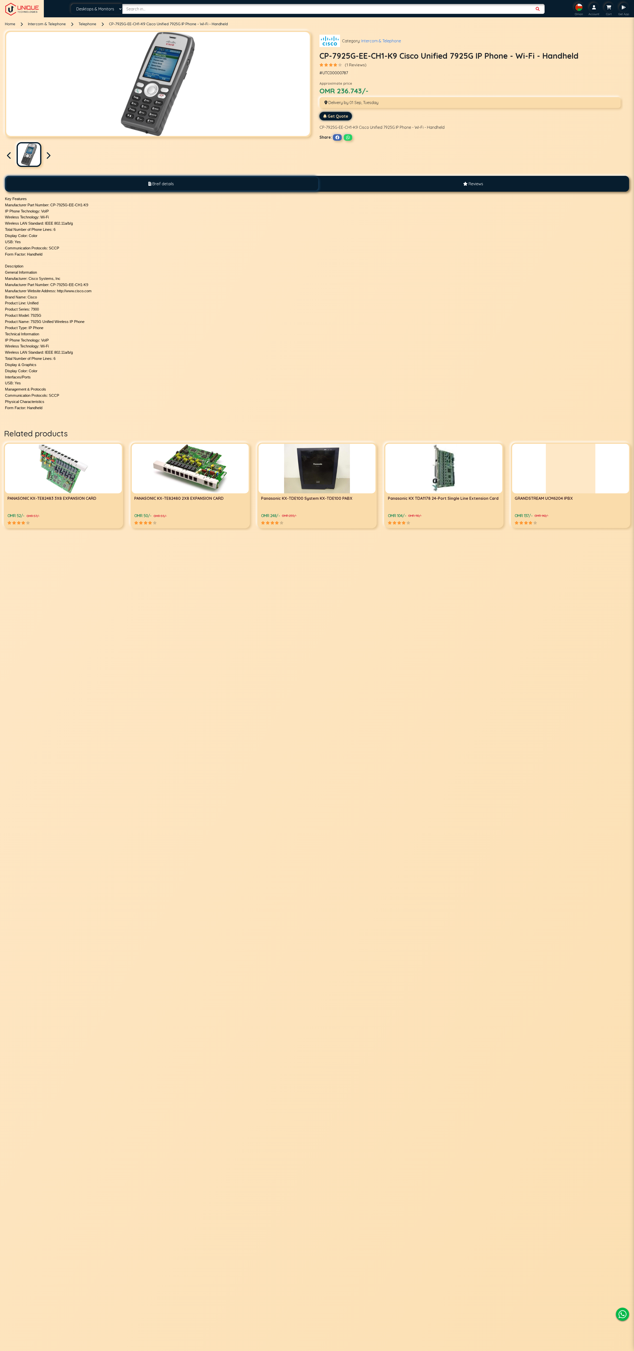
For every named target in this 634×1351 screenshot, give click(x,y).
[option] (63, 485)
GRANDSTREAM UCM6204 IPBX (290, 498)
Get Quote (338, 116)
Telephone (88, 24)
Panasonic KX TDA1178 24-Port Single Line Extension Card (189, 498)
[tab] (161, 183)
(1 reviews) (355, 65)
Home (10, 24)
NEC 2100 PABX (529, 498)
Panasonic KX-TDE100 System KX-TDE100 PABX (53, 498)
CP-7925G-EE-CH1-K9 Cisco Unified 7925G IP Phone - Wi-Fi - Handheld (168, 24)
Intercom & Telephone (47, 24)
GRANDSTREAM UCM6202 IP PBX (418, 498)
